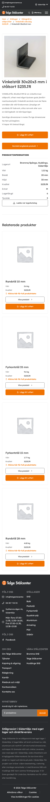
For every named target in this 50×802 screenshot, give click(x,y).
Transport (6, 668)
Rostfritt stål (32, 615)
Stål (28, 596)
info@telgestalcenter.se (13, 3)
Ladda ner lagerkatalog (26, 203)
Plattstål (31, 606)
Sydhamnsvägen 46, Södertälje (14, 611)
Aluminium (32, 620)
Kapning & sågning (11, 663)
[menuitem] (39, 13)
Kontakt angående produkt (24, 146)
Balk (29, 601)
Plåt (28, 629)
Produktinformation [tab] (15, 155)
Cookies (33, 792)
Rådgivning (7, 672)
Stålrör (30, 634)
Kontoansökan (9, 687)
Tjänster (6, 658)
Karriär (5, 677)
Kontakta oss (8, 691)
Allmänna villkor (15, 792)
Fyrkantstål (32, 611)
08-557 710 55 (12, 603)
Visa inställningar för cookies (25, 796)
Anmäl (42, 713)
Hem (4, 19)
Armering (31, 625)
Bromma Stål (33, 654)
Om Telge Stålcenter (11, 654)
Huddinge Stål (33, 663)
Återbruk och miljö (11, 682)
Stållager (14, 19)
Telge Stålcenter (34, 658)
